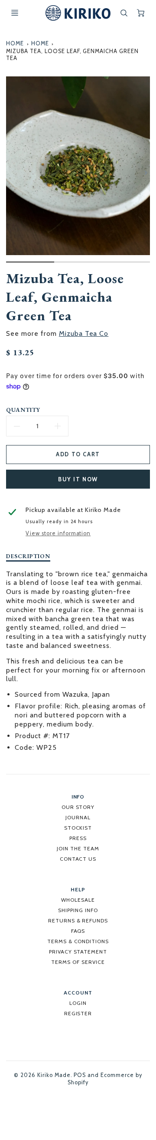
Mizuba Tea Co (83, 333)
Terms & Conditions (78, 941)
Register (78, 1013)
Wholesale (78, 900)
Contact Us (78, 859)
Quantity (23, 410)
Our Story (78, 807)
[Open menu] (14, 13)
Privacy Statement (78, 951)
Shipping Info (78, 910)
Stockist (78, 827)
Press (78, 838)
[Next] (145, 172)
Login (78, 1003)
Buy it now (78, 479)
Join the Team (78, 848)
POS (80, 1075)
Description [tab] (28, 556)
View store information (58, 533)
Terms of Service (77, 962)
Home (15, 43)
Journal (78, 817)
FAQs (78, 931)
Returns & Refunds (78, 920)
